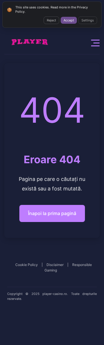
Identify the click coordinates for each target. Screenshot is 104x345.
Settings (87, 20)
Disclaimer (55, 265)
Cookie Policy (26, 265)
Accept (69, 20)
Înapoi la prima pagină (52, 213)
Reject (51, 20)
